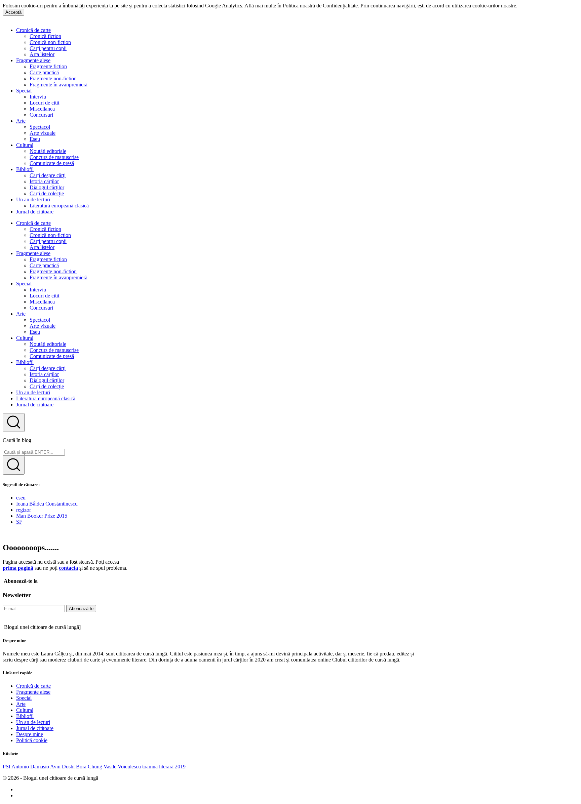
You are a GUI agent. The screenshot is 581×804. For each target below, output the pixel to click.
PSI (6, 766)
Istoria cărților (44, 181)
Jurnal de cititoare (34, 211)
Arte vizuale (42, 133)
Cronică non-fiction (50, 42)
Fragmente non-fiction (53, 78)
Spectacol (40, 127)
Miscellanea (42, 109)
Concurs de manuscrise (54, 157)
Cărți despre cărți (48, 175)
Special (24, 90)
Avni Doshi (62, 766)
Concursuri (41, 115)
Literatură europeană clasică (59, 205)
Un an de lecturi (33, 199)
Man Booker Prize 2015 (41, 516)
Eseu (35, 139)
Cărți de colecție (47, 193)
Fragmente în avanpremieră (58, 84)
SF (19, 522)
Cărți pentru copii (48, 48)
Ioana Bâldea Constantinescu (47, 504)
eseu (21, 497)
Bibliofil (25, 169)
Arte (21, 121)
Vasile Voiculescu (122, 766)
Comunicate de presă (52, 163)
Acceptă (13, 12)
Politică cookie (31, 740)
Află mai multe (534, 5)
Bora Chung (89, 766)
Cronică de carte (33, 30)
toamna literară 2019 (164, 766)
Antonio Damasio (30, 766)
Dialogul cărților (47, 187)
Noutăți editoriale (48, 151)
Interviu (38, 96)
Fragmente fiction (48, 66)
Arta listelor (42, 54)
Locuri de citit (44, 103)
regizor (23, 510)
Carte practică (44, 72)
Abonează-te (81, 608)
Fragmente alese (33, 60)
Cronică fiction (45, 36)
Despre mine (29, 734)
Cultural (24, 145)
